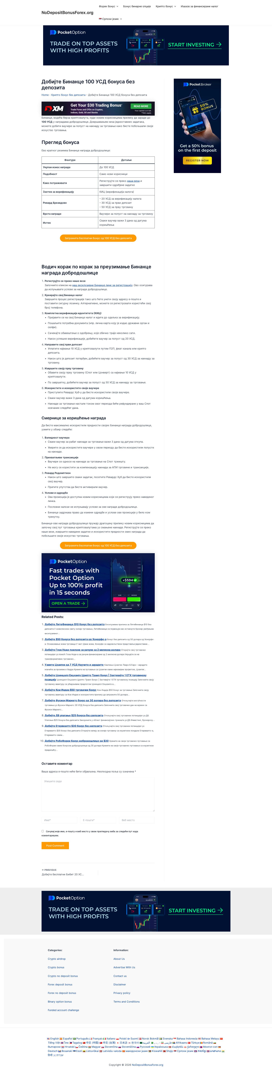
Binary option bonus (60, 1001)
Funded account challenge (63, 1010)
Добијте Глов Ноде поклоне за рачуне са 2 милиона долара (82, 649)
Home (45, 94)
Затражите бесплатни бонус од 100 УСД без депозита (98, 238)
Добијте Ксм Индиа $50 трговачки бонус (70, 689)
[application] (116, 6)
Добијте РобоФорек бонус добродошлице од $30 (77, 740)
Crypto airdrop (57, 958)
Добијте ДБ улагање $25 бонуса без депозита (74, 715)
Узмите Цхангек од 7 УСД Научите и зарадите (74, 664)
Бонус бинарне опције (137, 6)
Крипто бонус (164, 6)
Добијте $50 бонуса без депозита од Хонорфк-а (75, 639)
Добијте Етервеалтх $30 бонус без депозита (73, 725)
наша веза (133, 180)
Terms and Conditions (126, 1001)
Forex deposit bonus (60, 984)
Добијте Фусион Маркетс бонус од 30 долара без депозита (83, 700)
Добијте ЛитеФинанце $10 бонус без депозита (75, 624)
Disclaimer (119, 984)
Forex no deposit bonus (62, 993)
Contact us (120, 976)
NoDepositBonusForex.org (67, 12)
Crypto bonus (56, 967)
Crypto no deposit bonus (63, 976)
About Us (119, 958)
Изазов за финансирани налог (199, 6)
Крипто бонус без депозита (68, 94)
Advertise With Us (124, 967)
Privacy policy (121, 993)
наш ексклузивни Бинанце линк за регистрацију (102, 285)
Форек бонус (107, 6)
